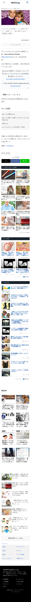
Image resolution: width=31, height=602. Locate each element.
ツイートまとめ (7, 558)
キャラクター (20, 546)
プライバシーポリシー (19, 590)
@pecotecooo (6, 57)
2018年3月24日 (15, 86)
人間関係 (6, 581)
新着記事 (6, 579)
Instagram (9, 146)
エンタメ (5, 543)
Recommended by (22, 232)
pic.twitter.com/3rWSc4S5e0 (15, 79)
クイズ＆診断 (20, 554)
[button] (2, 400)
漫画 (4, 546)
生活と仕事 (20, 581)
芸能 (9, 153)
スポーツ (19, 550)
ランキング (20, 579)
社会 (5, 586)
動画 (4, 554)
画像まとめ (20, 558)
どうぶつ (6, 584)
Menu (4, 2)
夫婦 (4, 153)
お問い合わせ (10, 590)
